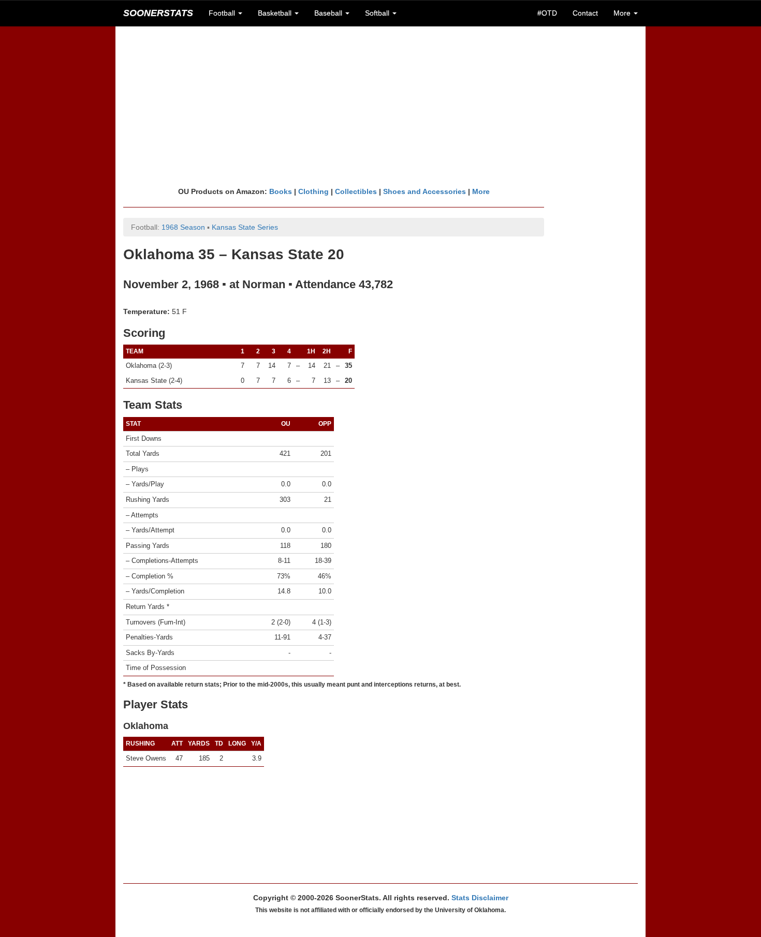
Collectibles (356, 191)
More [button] (623, 13)
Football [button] (223, 13)
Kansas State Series (245, 227)
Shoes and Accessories (424, 191)
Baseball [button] (329, 13)
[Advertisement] (380, 106)
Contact (585, 13)
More (481, 191)
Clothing (313, 191)
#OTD (547, 13)
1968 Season (183, 227)
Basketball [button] (276, 13)
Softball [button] (378, 13)
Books (280, 191)
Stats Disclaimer (479, 898)
